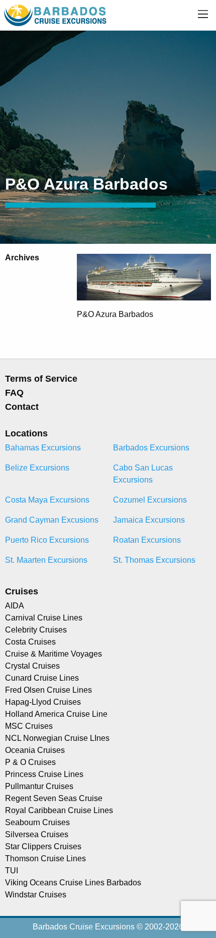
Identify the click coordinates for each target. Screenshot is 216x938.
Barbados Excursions (151, 447)
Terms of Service (41, 378)
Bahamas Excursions (43, 447)
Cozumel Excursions (150, 500)
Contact (22, 406)
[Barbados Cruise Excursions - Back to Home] (56, 15)
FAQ (14, 392)
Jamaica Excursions (149, 520)
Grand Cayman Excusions (51, 520)
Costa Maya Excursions (47, 500)
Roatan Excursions (147, 540)
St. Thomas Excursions (154, 560)
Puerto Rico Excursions (47, 540)
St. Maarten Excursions (46, 560)
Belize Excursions (37, 467)
